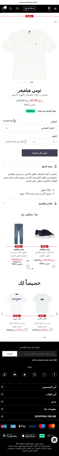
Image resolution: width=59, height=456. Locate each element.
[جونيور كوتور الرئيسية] (29, 8)
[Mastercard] (51, 426)
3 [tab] (36, 338)
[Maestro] (42, 426)
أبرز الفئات (51, 394)
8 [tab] (14, 338)
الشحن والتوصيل (45, 203)
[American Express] (13, 426)
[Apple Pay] (22, 426)
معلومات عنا (50, 409)
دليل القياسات (8, 120)
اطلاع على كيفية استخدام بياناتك (44, 359)
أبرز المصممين (49, 387)
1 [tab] (44, 338)
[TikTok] (4, 374)
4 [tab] (31, 338)
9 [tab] (10, 338)
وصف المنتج (47, 166)
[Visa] (32, 426)
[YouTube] (14, 374)
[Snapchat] (24, 374)
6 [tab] (23, 338)
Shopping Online (45, 416)
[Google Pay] (51, 435)
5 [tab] (27, 338)
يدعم (53, 401)
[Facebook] (54, 374)
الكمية (54, 136)
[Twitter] (44, 374)
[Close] (57, 1)
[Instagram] (34, 374)
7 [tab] (18, 338)
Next (57, 314)
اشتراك (10, 353)
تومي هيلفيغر (29, 90)
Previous (2, 314)
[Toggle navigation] (55, 9)
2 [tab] (40, 338)
